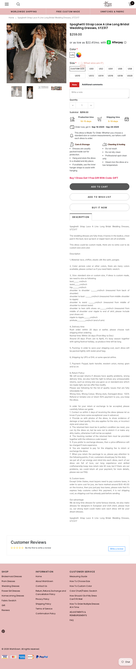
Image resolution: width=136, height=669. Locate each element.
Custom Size (77, 68)
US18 (120, 75)
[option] (24, 11)
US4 (110, 68)
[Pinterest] (3, 631)
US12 (91, 75)
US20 (130, 75)
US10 (77, 75)
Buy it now (99, 207)
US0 (91, 68)
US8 (130, 68)
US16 (110, 75)
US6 (120, 68)
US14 (100, 75)
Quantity (74, 100)
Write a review (116, 549)
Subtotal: (74, 112)
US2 (101, 68)
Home (11, 17)
